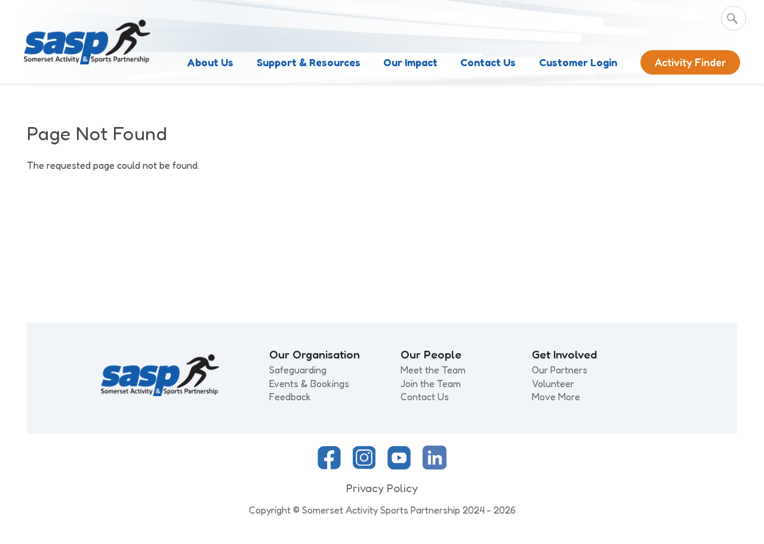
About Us (210, 62)
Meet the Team (433, 370)
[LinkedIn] (434, 466)
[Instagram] (364, 466)
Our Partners (559, 370)
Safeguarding (297, 370)
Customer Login (578, 62)
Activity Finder (690, 62)
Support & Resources (309, 62)
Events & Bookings (309, 384)
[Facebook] (329, 466)
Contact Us (488, 62)
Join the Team (431, 384)
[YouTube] (399, 466)
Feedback (290, 397)
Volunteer (553, 384)
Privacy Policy (382, 488)
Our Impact (410, 62)
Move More (556, 397)
